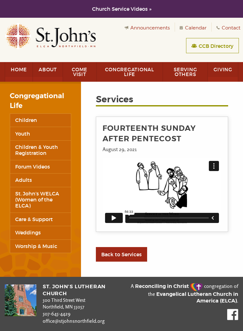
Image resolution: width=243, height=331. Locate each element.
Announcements (149, 28)
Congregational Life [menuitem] (129, 72)
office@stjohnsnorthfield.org (74, 321)
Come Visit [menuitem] (79, 72)
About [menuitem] (48, 70)
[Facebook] (232, 318)
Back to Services (121, 254)
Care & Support (34, 219)
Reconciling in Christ (162, 286)
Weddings (28, 232)
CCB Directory (215, 46)
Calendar (195, 28)
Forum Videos (32, 166)
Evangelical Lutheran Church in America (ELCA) (197, 297)
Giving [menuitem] (223, 70)
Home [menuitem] (19, 70)
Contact (230, 28)
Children (26, 120)
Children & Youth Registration (36, 150)
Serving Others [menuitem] (185, 72)
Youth (22, 133)
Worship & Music (36, 246)
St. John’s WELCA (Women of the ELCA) (37, 199)
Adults (23, 180)
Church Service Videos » (121, 9)
